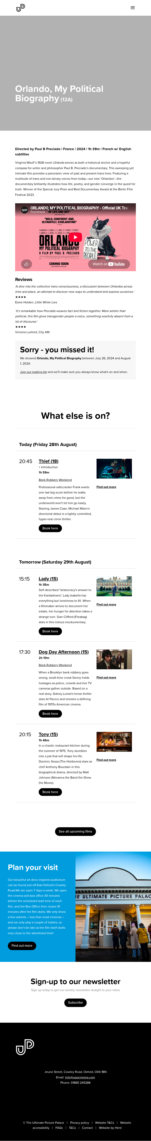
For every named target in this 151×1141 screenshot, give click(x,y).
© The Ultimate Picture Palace (43, 1122)
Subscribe (75, 1002)
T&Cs (72, 1127)
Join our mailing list (33, 372)
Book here (50, 528)
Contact (87, 1127)
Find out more (106, 487)
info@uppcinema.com (80, 1077)
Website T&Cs (104, 1122)
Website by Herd (110, 1127)
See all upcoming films (75, 831)
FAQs (59, 1127)
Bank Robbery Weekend (55, 480)
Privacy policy (79, 1122)
